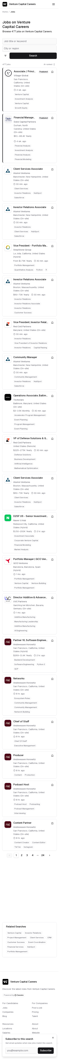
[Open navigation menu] (54, 4)
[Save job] (52, 72)
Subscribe (45, 1050)
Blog (4, 1016)
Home (5, 12)
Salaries (6, 1032)
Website (36, 1032)
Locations (7, 1028)
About (35, 1028)
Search (33, 55)
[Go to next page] (49, 855)
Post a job (37, 1007)
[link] (29, 90)
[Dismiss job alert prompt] (53, 1037)
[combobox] (29, 41)
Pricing (35, 1012)
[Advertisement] (29, 890)
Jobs (4, 1007)
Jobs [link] (12, 12)
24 (42, 855)
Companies (7, 1012)
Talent (35, 1016)
